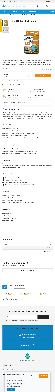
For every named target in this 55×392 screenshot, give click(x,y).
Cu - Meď (49, 247)
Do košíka (43, 75)
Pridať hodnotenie (27, 270)
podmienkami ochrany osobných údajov (28, 320)
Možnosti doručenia (48, 69)
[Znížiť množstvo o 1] (28, 76)
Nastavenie (11, 389)
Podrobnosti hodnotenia (30, 23)
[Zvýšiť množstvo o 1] (33, 76)
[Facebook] (33, 345)
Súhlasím (44, 375)
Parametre (12, 102)
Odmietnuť (33, 375)
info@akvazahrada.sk (29, 334)
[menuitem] (7, 12)
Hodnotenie (20, 102)
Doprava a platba (11, 1)
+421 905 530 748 (47, 6)
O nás (3, 1)
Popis (5, 102)
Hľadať (37, 6)
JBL (17, 80)
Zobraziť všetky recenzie (19, 288)
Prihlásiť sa (43, 316)
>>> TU (18, 386)
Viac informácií (47, 64)
